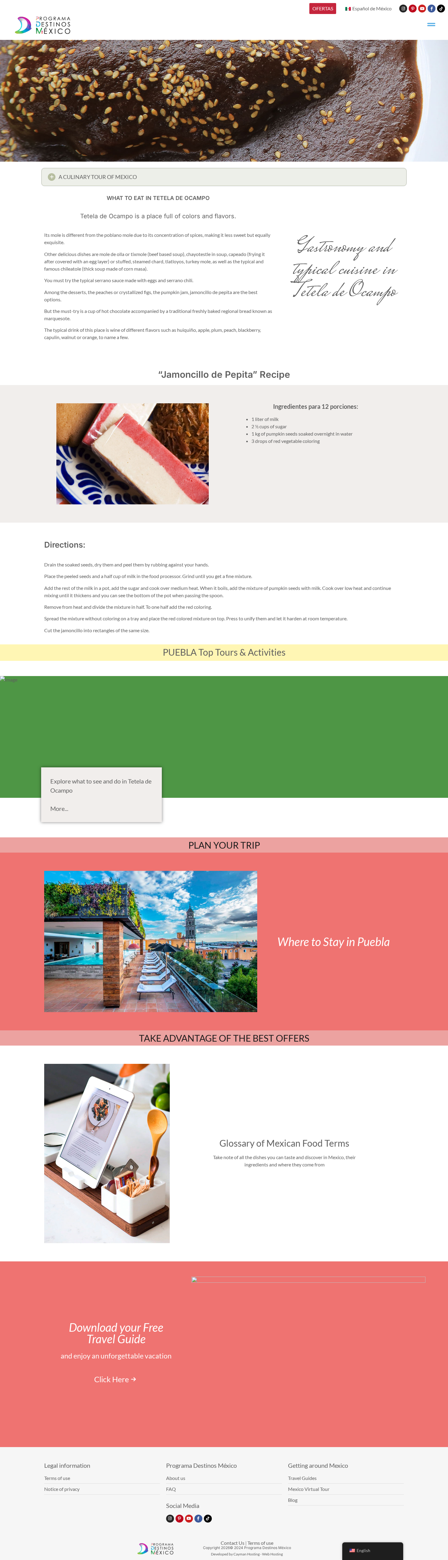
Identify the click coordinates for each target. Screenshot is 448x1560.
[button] (224, 177)
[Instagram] (403, 8)
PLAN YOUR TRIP (224, 845)
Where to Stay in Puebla (333, 941)
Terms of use (260, 1543)
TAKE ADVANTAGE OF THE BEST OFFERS (224, 1037)
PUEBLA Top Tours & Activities (224, 652)
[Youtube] (422, 8)
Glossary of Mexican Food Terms (284, 1143)
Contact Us (232, 1543)
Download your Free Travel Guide (116, 1333)
